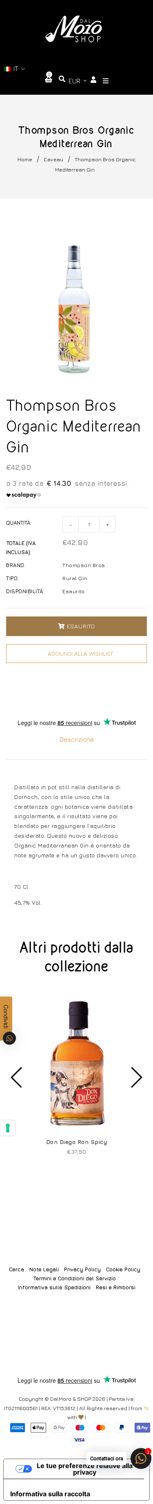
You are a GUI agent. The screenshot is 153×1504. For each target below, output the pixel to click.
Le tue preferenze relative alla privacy (85, 1469)
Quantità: (18, 522)
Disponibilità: (25, 591)
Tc (146, 1408)
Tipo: (12, 578)
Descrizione (77, 739)
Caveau (53, 159)
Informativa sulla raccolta (50, 1494)
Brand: (16, 565)
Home (25, 159)
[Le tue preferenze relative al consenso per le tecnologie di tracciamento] (8, 1128)
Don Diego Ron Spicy (76, 1141)
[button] (15, 68)
